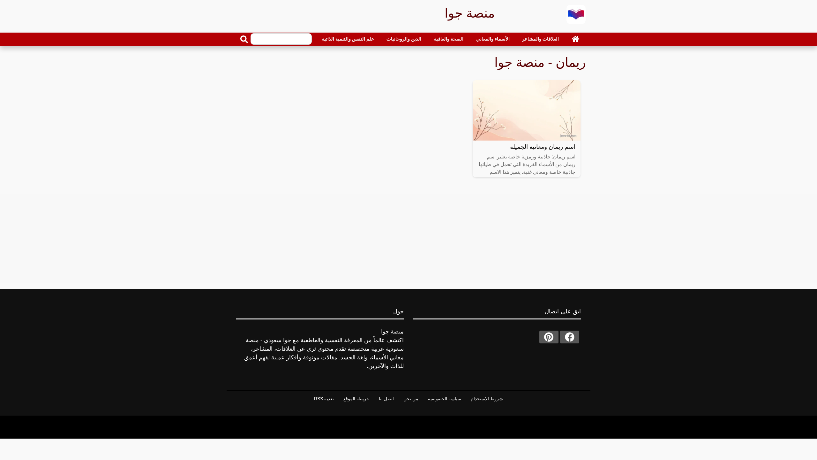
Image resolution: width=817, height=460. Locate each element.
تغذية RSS (324, 398)
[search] (244, 39)
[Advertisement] (408, 238)
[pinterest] (548, 337)
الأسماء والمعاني (493, 39)
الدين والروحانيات (403, 39)
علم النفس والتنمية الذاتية (348, 39)
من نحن (410, 398)
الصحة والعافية (448, 39)
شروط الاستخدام (487, 398)
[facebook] (569, 337)
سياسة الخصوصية (444, 398)
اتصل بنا (386, 398)
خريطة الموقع (356, 398)
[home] (575, 39)
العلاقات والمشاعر (540, 39)
